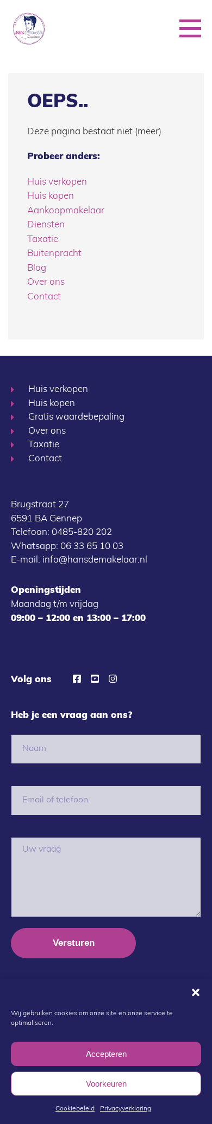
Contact (44, 297)
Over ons (46, 282)
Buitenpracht (54, 253)
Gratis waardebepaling (76, 417)
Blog (36, 268)
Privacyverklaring (125, 1109)
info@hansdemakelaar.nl (94, 560)
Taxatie (42, 239)
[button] (195, 992)
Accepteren (106, 1053)
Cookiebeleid (75, 1109)
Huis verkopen (57, 182)
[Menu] (190, 26)
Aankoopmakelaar (65, 210)
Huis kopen (50, 196)
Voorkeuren (106, 1083)
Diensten (46, 225)
